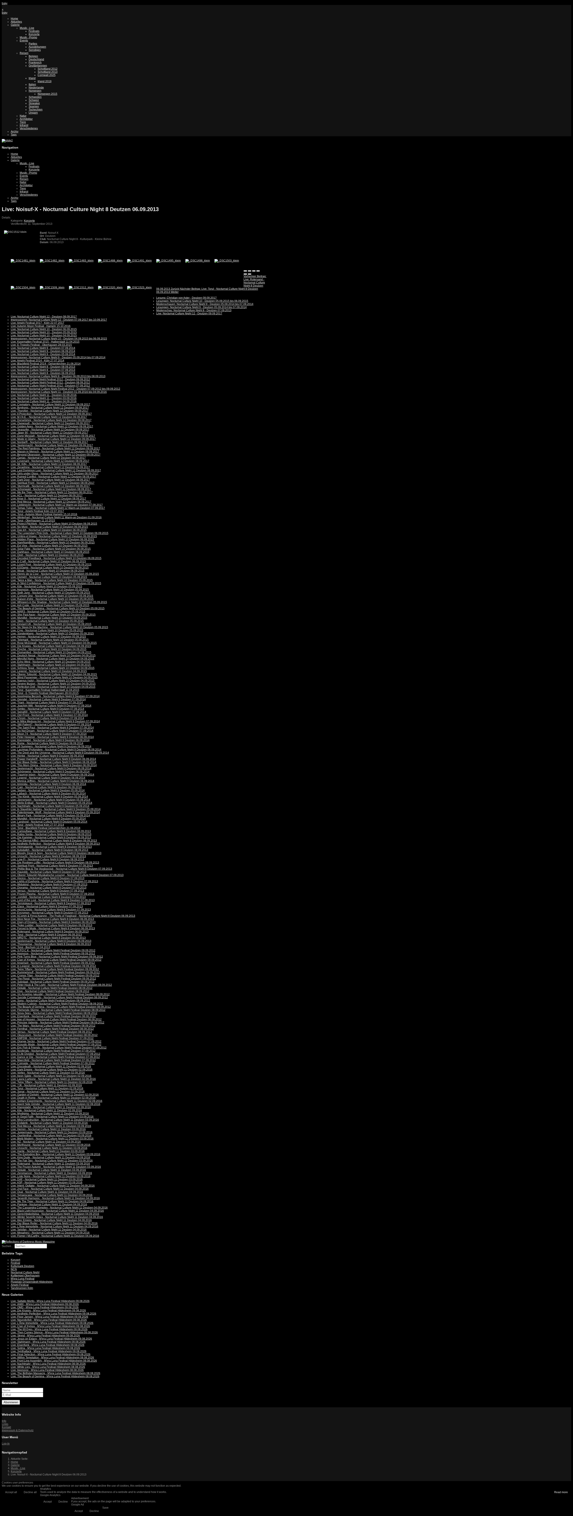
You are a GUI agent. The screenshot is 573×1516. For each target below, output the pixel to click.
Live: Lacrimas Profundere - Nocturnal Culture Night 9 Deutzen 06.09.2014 (56, 749)
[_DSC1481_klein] (23, 260)
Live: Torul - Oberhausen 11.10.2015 (33, 520)
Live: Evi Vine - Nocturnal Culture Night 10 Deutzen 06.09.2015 (49, 545)
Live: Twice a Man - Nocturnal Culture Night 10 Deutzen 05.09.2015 (52, 580)
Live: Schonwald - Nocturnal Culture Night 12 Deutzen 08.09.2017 (51, 489)
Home (14, 18)
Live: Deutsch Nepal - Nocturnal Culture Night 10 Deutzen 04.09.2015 (53, 655)
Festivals (34, 31)
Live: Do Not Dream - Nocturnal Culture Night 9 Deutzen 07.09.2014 (52, 730)
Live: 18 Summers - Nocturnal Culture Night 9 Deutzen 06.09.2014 (51, 746)
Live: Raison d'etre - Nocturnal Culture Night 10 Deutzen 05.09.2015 (52, 599)
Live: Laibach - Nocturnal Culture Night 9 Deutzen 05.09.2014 (48, 793)
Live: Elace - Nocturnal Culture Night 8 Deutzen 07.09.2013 (47, 906)
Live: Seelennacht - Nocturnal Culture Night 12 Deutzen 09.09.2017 (52, 445)
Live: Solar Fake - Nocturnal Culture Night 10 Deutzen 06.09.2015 (51, 548)
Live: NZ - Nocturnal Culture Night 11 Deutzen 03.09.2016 (46, 1141)
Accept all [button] (11, 1492)
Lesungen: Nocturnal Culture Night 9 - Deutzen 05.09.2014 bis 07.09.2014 (201, 307)
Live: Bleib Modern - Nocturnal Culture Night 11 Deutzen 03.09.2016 (52, 1138)
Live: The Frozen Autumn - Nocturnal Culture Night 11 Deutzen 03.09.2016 (56, 1166)
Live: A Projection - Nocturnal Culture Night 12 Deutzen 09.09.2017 (51, 413)
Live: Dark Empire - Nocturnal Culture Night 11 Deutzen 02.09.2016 (51, 1069)
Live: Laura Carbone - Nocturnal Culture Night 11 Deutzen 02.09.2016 (53, 1079)
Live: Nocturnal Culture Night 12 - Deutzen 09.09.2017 (189, 313)
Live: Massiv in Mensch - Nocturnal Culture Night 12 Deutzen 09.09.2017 (55, 451)
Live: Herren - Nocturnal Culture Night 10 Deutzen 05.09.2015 (48, 636)
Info (4, 1421)
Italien (32, 84)
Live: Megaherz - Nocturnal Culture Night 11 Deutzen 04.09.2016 (50, 1232)
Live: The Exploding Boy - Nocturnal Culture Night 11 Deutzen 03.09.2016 (55, 1154)
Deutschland (36, 59)
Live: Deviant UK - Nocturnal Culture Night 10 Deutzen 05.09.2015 (51, 624)
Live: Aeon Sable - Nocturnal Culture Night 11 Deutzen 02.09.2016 (51, 1075)
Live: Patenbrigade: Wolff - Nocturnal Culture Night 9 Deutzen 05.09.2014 (55, 812)
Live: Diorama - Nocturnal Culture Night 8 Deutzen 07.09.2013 (48, 887)
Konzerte (34, 34)
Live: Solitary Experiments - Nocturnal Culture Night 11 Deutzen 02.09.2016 (56, 1101)
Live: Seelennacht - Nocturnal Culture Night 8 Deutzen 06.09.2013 (51, 941)
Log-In (6, 1443)
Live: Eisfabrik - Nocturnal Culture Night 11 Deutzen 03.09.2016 (49, 1123)
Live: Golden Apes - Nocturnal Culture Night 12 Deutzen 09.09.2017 (52, 426)
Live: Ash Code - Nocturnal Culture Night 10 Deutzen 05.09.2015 (50, 605)
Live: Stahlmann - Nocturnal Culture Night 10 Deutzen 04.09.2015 (51, 664)
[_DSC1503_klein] (226, 260)
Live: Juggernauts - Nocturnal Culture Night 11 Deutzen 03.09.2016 (51, 1132)
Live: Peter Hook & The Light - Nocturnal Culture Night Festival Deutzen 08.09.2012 (61, 984)
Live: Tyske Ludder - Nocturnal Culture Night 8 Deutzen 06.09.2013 (51, 925)
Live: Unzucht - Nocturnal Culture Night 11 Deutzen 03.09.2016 (49, 1148)
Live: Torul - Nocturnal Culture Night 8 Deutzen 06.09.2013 (46, 934)
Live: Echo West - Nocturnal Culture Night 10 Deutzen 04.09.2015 (50, 661)
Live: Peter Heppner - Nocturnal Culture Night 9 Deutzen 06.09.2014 (52, 737)
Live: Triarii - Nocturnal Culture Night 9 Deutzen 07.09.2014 (47, 702)
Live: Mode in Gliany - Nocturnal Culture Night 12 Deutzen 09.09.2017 (53, 439)
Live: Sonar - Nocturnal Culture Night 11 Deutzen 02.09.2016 (48, 1091)
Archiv (14, 131)
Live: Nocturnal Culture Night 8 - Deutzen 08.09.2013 (43, 366)
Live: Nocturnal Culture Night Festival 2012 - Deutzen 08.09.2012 (50, 382)
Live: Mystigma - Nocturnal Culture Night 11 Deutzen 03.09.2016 (50, 1113)
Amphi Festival (20, 1285)
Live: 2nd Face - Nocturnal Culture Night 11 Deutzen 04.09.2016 (50, 1188)
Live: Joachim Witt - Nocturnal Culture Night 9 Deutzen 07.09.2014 (51, 705)
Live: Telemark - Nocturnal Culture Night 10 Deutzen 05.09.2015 (50, 639)
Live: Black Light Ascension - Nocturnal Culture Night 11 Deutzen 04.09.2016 (57, 1210)
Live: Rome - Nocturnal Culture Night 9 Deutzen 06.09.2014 (47, 743)
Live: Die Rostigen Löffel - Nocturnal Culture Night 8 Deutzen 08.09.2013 (55, 862)
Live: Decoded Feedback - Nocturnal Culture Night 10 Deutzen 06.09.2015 (56, 558)
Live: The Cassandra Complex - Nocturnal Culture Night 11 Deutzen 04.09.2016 (59, 1207)
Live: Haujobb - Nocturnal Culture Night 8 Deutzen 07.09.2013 (48, 872)
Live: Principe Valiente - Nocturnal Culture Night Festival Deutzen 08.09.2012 (57, 1022)
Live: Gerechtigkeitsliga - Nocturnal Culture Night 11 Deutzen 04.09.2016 (55, 1213)
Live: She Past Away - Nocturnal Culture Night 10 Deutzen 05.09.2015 (53, 614)
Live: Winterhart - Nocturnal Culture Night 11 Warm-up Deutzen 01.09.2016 (56, 517)
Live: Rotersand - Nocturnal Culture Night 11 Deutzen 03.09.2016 (50, 1163)
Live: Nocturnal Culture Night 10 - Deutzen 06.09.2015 (44, 329)
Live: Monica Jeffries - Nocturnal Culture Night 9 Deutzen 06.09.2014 (52, 781)
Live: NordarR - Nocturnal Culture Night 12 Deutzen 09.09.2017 (49, 442)
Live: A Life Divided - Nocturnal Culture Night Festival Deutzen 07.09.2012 (55, 1053)
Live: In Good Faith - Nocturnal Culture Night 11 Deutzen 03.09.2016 (52, 1116)
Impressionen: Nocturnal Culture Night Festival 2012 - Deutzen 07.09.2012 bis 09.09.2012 (65, 388)
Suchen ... (8, 1246)
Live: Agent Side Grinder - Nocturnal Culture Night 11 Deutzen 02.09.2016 (55, 1104)
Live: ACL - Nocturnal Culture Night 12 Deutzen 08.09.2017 (47, 495)
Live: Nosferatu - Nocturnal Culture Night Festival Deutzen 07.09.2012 (53, 1050)
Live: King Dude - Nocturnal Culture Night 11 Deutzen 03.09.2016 (50, 1157)
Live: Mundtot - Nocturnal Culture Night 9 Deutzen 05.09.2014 (48, 818)
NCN (14, 1269)
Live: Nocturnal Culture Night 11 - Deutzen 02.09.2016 (44, 395)
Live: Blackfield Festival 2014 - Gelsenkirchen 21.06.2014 (46, 363)
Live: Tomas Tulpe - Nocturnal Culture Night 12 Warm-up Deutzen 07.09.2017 (58, 508)
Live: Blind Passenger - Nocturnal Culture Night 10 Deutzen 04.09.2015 (54, 677)
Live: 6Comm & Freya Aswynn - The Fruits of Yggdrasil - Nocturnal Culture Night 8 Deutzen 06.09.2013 (73, 915)
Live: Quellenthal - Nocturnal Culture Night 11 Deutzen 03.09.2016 (51, 1135)
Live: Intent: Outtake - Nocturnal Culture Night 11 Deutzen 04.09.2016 (53, 1185)
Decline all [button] (30, 1492)
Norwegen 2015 (47, 93)
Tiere (23, 122)
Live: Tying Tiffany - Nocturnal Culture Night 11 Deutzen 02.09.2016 (51, 1082)
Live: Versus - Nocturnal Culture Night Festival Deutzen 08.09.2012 (51, 1032)
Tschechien (36, 109)
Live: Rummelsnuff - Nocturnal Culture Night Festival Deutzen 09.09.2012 (55, 972)
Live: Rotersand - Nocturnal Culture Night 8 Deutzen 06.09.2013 (50, 931)
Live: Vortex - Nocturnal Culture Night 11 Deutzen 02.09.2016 (48, 1072)
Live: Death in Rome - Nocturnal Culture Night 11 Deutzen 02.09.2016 (53, 1097)
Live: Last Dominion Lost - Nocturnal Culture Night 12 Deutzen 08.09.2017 (56, 470)
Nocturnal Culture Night (25, 1272)
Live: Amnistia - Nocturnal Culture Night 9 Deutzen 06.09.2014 (48, 784)
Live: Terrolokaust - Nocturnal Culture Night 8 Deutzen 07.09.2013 (51, 903)
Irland (32, 78)
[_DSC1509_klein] (52, 287)
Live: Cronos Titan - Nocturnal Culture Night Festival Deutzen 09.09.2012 (55, 975)
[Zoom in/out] (258, 271)
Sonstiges (35, 50)
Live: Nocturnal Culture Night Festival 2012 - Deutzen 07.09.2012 (50, 385)
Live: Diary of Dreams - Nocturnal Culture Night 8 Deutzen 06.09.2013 (53, 922)
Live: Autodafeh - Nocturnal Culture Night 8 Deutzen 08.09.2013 (49, 850)
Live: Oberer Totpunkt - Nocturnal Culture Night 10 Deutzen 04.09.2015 (54, 674)
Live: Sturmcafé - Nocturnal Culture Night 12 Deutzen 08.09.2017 (50, 486)
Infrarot (24, 125)
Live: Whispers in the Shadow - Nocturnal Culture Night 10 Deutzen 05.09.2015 (59, 602)
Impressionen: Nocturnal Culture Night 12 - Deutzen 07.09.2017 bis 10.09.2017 (59, 319)
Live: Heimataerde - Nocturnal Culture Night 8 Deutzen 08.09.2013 (51, 846)
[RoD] (28, 1241)
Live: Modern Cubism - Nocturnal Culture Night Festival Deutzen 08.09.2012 (57, 1003)
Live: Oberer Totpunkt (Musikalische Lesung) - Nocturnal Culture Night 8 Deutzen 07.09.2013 (67, 875)
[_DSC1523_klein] (139, 287)
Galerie (15, 24)
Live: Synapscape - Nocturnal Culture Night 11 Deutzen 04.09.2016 (51, 1195)
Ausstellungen (37, 46)
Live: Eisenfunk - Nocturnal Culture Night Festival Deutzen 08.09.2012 (53, 1016)
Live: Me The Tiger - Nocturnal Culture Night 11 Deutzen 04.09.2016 (52, 1201)
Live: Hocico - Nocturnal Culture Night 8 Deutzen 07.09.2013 (47, 878)
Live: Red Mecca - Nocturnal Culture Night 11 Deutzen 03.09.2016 (51, 1126)
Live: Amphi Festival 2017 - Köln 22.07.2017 (37, 322)
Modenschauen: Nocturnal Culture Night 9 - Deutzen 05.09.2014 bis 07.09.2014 (204, 304)
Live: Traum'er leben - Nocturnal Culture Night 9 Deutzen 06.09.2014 (52, 774)
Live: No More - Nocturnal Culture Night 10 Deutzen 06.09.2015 (49, 526)
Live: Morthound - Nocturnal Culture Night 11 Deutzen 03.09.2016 (50, 1144)
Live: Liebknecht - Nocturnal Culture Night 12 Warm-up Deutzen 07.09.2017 (57, 504)
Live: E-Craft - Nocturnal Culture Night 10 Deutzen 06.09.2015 (48, 561)
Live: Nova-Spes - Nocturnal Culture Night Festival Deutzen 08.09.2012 (54, 1013)
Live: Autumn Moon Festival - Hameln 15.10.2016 (41, 326)
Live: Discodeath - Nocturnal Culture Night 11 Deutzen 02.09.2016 (51, 1066)
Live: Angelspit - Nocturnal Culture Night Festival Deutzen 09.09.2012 (53, 963)
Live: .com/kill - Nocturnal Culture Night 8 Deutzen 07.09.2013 (48, 897)
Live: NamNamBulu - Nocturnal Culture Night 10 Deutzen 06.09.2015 (53, 542)
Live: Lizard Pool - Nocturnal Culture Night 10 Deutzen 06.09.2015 (51, 564)
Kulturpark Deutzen (22, 1266)
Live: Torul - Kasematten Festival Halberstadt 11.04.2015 (45, 690)
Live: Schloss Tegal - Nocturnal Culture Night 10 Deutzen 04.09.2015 (52, 668)
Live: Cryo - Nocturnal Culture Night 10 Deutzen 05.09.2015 (47, 630)
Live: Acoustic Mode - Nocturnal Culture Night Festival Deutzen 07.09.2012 (56, 1044)
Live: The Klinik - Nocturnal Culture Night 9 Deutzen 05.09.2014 (49, 796)
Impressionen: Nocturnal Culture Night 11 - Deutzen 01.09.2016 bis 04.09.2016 (59, 392)
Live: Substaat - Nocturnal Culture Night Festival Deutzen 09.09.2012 (52, 981)
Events (24, 40)
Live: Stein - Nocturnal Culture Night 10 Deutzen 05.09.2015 (47, 621)
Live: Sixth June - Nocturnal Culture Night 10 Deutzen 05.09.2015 (50, 592)
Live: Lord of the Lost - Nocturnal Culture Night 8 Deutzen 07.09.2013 (53, 900)
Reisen (24, 53)
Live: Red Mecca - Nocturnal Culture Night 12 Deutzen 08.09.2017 (51, 501)
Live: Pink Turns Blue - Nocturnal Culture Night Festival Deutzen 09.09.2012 (57, 956)
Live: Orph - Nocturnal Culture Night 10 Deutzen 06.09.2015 (47, 555)
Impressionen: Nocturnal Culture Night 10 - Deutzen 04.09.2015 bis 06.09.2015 (59, 338)
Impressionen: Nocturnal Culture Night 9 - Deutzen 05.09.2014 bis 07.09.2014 (58, 357)
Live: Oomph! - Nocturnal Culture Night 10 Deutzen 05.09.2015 (49, 577)
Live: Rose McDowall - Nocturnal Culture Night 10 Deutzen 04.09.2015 (54, 642)
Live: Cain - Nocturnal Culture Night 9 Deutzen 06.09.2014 (46, 787)
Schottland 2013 (48, 72)
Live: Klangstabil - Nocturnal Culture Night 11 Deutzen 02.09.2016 (51, 1107)
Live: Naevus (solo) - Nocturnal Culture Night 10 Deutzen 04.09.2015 (52, 680)
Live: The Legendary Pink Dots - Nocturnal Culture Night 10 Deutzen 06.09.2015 (59, 533)
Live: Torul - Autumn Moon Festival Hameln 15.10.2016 (44, 514)
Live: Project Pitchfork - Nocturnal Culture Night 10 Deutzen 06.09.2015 (54, 523)
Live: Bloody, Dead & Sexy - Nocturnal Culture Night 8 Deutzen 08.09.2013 (56, 853)
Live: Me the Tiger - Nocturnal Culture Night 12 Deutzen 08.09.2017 (52, 492)
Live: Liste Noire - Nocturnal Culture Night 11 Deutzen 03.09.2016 (50, 1176)
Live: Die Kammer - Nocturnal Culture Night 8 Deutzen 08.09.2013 (51, 837)
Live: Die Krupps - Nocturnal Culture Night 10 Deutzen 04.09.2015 (51, 646)
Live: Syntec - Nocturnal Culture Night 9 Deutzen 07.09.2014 (47, 708)
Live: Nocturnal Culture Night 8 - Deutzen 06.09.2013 (43, 373)
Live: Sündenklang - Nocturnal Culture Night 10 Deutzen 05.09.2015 (52, 633)
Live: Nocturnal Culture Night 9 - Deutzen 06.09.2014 (43, 351)
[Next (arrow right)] (249, 274)
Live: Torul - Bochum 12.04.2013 (30, 947)
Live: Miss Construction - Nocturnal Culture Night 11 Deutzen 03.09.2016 (55, 1119)
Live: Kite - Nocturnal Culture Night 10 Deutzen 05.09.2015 (46, 586)
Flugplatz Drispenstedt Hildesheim (32, 1281)
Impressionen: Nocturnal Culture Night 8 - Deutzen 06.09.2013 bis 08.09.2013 (58, 376)
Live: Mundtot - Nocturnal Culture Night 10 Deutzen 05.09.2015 (49, 617)
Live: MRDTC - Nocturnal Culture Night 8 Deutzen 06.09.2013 (48, 937)
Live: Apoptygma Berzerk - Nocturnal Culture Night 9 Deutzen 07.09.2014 (55, 696)
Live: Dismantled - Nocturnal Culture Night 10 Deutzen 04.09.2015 (51, 652)
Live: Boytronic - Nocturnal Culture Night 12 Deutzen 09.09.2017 (50, 407)
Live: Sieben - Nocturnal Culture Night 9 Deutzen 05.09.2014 (48, 790)
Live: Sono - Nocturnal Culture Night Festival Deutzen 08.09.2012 (50, 1000)
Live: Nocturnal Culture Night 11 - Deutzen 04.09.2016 (44, 401)
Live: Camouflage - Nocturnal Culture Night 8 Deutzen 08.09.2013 (51, 831)
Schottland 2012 (48, 68)
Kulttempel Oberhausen (25, 1275)
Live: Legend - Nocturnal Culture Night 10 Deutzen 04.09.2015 (49, 671)
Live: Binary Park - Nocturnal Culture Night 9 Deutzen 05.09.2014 (50, 815)
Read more (561, 1492)
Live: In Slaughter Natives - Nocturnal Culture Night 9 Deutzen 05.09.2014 (55, 809)
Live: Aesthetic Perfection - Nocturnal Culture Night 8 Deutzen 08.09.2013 (55, 843)
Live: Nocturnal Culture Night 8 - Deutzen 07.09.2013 (43, 370)
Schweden (35, 97)
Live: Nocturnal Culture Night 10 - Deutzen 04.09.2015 (44, 335)
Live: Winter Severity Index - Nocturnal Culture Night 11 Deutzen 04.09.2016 (57, 1217)
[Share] (249, 271)
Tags (14, 134)
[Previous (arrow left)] (245, 274)
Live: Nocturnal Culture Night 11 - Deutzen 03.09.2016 (44, 398)
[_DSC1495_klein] (168, 260)
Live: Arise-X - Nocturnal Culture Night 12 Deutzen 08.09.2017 (48, 498)
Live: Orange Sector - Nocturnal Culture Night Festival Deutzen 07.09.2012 (56, 1041)
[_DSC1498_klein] (197, 260)
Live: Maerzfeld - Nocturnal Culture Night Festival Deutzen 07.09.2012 (53, 1060)
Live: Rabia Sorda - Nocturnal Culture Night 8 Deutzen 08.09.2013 (51, 834)
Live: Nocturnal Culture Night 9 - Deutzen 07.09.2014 (43, 348)
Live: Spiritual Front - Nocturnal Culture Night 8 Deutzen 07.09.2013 (52, 865)
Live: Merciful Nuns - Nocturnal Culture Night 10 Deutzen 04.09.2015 (52, 658)
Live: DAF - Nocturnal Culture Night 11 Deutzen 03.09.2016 (47, 1179)
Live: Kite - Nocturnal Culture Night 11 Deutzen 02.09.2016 (46, 1110)
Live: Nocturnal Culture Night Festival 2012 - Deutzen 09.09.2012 (50, 379)
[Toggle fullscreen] (254, 271)
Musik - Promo (28, 37)
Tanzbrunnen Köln (22, 1288)
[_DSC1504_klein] (23, 287)
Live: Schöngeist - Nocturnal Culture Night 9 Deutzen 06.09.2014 (50, 771)
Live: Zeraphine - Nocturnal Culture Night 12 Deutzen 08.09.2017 (50, 467)
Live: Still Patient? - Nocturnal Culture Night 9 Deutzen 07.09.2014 (51, 724)
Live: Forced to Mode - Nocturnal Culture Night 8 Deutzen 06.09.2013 (53, 928)
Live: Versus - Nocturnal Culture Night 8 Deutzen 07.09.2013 (47, 890)
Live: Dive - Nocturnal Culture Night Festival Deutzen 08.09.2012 (50, 991)
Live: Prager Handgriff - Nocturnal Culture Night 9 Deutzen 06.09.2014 (53, 759)
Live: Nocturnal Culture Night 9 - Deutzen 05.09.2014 (43, 354)
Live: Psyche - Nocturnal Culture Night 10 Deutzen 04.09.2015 (48, 649)
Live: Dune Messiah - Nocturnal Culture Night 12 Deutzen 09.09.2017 (53, 435)
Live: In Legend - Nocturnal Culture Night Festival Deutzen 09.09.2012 (53, 966)
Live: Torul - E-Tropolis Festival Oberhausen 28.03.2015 (45, 693)
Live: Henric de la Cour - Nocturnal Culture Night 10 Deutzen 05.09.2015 (55, 573)
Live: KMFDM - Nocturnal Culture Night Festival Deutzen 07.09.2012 (52, 1038)
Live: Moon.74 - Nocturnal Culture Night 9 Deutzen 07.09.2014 (49, 733)
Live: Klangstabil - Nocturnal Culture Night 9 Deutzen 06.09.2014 (50, 740)
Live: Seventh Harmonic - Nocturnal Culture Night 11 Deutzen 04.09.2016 (55, 1198)
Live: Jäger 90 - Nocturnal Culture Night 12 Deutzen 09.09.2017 (49, 432)
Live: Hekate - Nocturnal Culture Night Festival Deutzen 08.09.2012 (51, 988)
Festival (15, 1263)
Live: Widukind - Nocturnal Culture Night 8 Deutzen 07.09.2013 (49, 884)
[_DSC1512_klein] (81, 287)
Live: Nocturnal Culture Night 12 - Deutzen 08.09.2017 (44, 316)
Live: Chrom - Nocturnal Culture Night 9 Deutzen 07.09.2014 (47, 718)
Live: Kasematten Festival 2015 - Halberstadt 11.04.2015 (45, 341)
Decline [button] (63, 1501)
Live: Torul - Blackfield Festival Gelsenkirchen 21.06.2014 (45, 828)
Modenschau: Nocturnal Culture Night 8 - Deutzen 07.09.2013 (193, 310)
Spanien (34, 106)
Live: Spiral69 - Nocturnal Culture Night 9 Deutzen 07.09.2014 (48, 712)
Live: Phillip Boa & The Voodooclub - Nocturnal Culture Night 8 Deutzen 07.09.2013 (61, 868)
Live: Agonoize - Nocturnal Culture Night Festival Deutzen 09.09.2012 (53, 953)
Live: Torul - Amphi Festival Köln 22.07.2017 (37, 511)
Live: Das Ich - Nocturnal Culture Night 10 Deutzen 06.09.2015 (49, 530)
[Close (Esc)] (245, 271)
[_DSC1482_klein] (52, 260)
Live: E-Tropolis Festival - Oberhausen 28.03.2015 (41, 344)
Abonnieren (11, 1402)
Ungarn (33, 112)
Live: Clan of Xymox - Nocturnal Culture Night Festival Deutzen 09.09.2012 (56, 959)
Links (5, 1424)
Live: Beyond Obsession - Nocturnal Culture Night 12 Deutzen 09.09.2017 (55, 454)
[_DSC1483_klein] (81, 260)
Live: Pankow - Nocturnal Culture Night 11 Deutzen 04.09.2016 (49, 1204)
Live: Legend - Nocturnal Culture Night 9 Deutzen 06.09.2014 (48, 777)
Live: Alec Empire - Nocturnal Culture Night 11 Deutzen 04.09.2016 (51, 1220)
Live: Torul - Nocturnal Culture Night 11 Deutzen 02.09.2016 (47, 1088)
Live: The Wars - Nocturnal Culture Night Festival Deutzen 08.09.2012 (53, 1025)
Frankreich (35, 62)
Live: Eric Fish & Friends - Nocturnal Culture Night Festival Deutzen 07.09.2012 (59, 1047)
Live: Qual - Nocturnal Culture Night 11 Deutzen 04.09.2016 (47, 1192)
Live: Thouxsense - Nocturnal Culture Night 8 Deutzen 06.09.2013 (51, 944)
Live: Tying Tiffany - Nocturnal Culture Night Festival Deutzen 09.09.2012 (55, 969)
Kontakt (6, 1427)
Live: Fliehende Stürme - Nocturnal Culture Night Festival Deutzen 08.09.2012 (58, 1010)
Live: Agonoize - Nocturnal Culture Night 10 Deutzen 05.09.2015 (50, 589)
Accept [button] (47, 1501)
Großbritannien (38, 65)
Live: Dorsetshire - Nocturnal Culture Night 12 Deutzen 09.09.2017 (51, 420)
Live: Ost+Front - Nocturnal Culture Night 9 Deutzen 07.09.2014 (49, 715)
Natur (23, 115)
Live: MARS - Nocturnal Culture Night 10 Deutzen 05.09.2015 (48, 611)
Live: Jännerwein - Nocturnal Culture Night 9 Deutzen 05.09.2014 (50, 799)
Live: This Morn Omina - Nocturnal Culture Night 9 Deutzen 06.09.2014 (54, 765)
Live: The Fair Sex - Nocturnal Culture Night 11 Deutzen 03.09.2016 (52, 1160)
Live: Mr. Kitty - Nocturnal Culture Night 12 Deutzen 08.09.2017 (49, 464)
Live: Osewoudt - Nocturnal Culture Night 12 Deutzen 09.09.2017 (50, 423)
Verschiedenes (29, 128)
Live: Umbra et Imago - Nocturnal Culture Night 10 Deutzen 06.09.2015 (54, 536)
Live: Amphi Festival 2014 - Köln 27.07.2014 (37, 360)
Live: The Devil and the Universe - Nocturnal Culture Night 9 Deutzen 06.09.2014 (60, 752)
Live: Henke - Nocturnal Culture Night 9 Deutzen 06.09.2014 (47, 755)
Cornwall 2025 (47, 75)
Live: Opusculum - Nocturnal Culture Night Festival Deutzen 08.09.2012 (54, 1035)
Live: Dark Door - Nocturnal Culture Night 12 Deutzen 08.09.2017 (50, 479)
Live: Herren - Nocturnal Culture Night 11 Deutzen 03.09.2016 (48, 1129)
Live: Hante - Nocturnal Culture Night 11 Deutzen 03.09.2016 (48, 1151)
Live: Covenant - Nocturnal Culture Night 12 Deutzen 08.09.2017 (50, 461)
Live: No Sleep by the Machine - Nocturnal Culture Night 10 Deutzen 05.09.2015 (59, 627)
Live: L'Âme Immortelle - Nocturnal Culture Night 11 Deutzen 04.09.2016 (54, 1226)
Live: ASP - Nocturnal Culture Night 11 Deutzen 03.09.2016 (46, 1182)
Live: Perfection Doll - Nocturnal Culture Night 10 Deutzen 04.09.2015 (53, 686)
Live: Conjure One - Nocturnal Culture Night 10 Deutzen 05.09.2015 (52, 595)
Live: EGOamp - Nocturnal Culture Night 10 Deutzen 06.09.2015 (50, 567)
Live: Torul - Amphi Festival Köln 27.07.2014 (37, 824)
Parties (33, 43)
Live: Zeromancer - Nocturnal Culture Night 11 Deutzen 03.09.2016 (51, 1173)
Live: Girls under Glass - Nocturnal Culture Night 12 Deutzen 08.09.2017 (54, 473)
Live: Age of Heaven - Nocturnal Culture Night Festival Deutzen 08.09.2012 (56, 1019)
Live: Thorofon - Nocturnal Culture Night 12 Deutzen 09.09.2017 (49, 410)
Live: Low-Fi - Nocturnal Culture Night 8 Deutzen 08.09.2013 (47, 859)
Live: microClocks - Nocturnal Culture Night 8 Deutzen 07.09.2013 (51, 909)
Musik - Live (27, 28)
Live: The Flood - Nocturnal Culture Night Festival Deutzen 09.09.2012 (53, 978)
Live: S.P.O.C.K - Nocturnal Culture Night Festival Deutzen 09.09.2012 (53, 950)
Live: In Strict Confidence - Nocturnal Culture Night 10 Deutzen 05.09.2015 (56, 583)
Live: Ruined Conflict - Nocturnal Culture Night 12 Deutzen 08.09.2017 (53, 476)
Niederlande (36, 87)
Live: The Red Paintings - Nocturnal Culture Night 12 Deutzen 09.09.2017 (55, 448)
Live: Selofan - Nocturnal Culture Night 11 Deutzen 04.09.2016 (49, 1229)
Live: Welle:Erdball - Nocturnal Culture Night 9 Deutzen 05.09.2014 (51, 802)
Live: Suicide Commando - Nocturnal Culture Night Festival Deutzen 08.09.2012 (59, 997)
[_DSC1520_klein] (110, 287)
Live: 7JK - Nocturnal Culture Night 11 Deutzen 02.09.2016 (46, 1085)
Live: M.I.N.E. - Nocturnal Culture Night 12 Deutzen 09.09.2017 (49, 417)
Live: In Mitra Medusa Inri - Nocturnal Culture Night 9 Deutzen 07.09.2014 (55, 721)
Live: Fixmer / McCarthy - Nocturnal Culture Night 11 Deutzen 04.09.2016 (55, 1235)
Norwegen (35, 90)
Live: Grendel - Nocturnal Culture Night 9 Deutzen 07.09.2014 (48, 699)
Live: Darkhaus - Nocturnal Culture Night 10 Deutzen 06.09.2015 (50, 552)
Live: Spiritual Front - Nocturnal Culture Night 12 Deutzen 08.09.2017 (52, 482)
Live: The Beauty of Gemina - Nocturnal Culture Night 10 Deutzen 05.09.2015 (58, 608)
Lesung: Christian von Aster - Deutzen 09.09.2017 (186, 297)
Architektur (26, 119)
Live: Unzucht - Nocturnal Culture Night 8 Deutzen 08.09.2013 (48, 856)
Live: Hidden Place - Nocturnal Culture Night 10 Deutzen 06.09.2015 (52, 539)
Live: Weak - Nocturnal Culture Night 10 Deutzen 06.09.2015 (47, 570)
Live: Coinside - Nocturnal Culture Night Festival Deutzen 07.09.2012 (53, 1063)
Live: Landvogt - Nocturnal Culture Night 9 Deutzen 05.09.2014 (49, 821)
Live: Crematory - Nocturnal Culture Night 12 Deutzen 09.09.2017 (50, 404)
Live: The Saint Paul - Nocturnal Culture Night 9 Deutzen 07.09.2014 (52, 727)
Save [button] (105, 1507)
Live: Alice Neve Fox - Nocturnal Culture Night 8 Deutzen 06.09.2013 (52, 919)
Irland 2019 (44, 81)
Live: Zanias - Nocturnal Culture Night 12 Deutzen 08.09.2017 (48, 457)
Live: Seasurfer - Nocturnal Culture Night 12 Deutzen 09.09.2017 (50, 429)
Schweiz (34, 100)
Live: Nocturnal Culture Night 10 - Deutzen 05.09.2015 (44, 332)
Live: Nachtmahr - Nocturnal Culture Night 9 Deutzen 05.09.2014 (50, 806)
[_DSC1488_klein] (110, 260)
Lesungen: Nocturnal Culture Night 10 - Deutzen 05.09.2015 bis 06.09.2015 (202, 301)
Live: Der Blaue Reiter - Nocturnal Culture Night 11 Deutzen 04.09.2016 (54, 1223)
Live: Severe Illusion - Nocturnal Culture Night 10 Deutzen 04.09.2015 (53, 683)
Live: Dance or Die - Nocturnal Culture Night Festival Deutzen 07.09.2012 (55, 1057)
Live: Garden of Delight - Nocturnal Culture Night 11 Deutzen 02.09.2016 (55, 1094)
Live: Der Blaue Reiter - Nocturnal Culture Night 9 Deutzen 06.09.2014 (53, 762)
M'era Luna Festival (22, 1278)
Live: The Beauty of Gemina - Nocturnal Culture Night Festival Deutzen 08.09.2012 (61, 1006)
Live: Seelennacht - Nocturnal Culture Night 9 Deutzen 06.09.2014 (51, 768)
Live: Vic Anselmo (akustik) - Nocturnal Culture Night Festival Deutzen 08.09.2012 (60, 994)
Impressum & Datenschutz (18, 1430)
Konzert (15, 1259)
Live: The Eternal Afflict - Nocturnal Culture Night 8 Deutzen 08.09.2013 (54, 840)
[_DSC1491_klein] (139, 260)
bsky (4, 3)
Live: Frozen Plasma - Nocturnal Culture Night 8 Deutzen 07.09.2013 (52, 893)
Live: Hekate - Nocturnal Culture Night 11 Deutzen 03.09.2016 (48, 1170)
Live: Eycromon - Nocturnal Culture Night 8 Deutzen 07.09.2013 (49, 912)
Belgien (33, 56)
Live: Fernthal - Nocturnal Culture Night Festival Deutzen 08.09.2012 (52, 1028)
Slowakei (34, 103)
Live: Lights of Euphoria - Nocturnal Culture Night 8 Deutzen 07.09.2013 (54, 881)
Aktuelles (16, 21)
